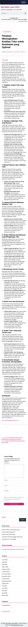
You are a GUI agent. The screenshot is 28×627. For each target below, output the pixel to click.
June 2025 (4, 588)
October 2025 (5, 579)
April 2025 (4, 593)
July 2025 (4, 586)
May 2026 (4, 562)
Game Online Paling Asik (8, 532)
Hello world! (21, 549)
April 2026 (4, 564)
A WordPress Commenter (9, 549)
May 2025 (4, 590)
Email (6, 485)
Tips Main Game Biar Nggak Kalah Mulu (12, 537)
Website (6, 490)
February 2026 (6, 569)
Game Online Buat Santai (8, 534)
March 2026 (5, 567)
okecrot (23, 51)
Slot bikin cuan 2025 (10, 7)
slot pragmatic (6, 611)
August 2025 (5, 583)
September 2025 (6, 581)
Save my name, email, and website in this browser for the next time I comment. (14, 499)
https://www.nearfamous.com (10, 420)
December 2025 (6, 574)
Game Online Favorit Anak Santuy (11, 530)
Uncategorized (7, 31)
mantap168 (5, 60)
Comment (7, 463)
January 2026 (5, 571)
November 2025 (6, 576)
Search (4, 517)
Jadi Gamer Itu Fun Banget (9, 539)
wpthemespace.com (17, 625)
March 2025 (5, 595)
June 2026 (4, 560)
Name (6, 480)
